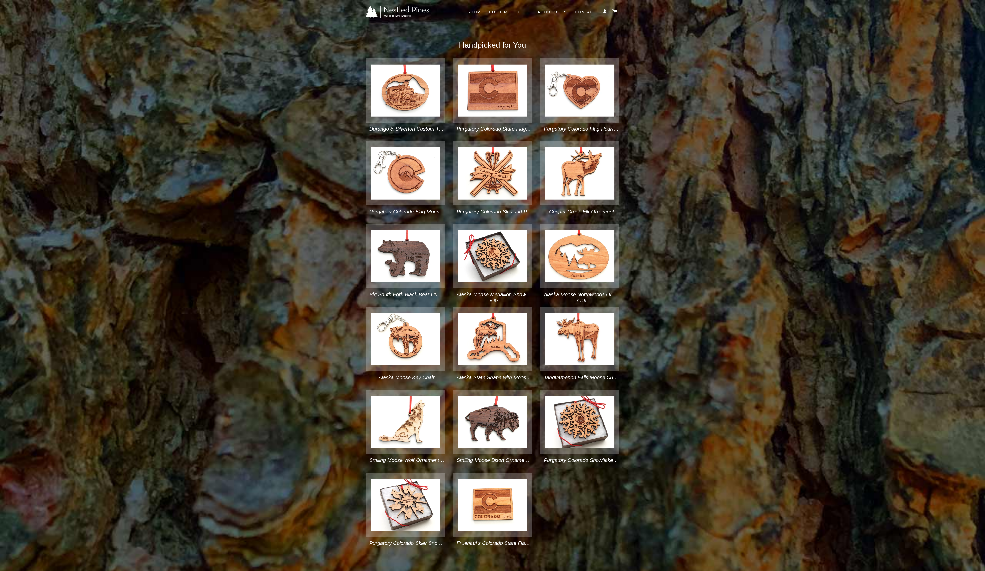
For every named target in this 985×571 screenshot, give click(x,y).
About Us (550, 12)
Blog (522, 12)
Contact (585, 12)
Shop (474, 12)
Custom (498, 12)
